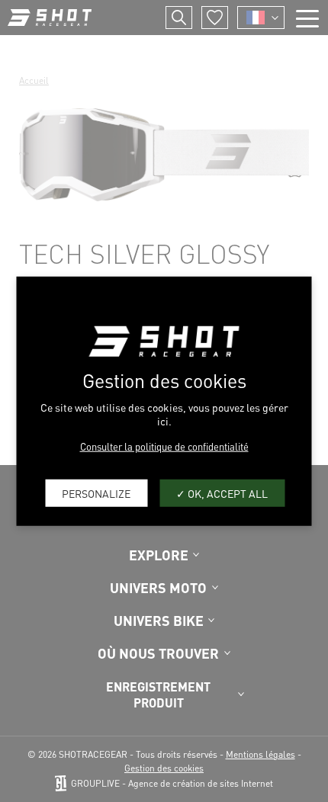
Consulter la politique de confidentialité (164, 446)
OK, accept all (226, 492)
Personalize (96, 492)
